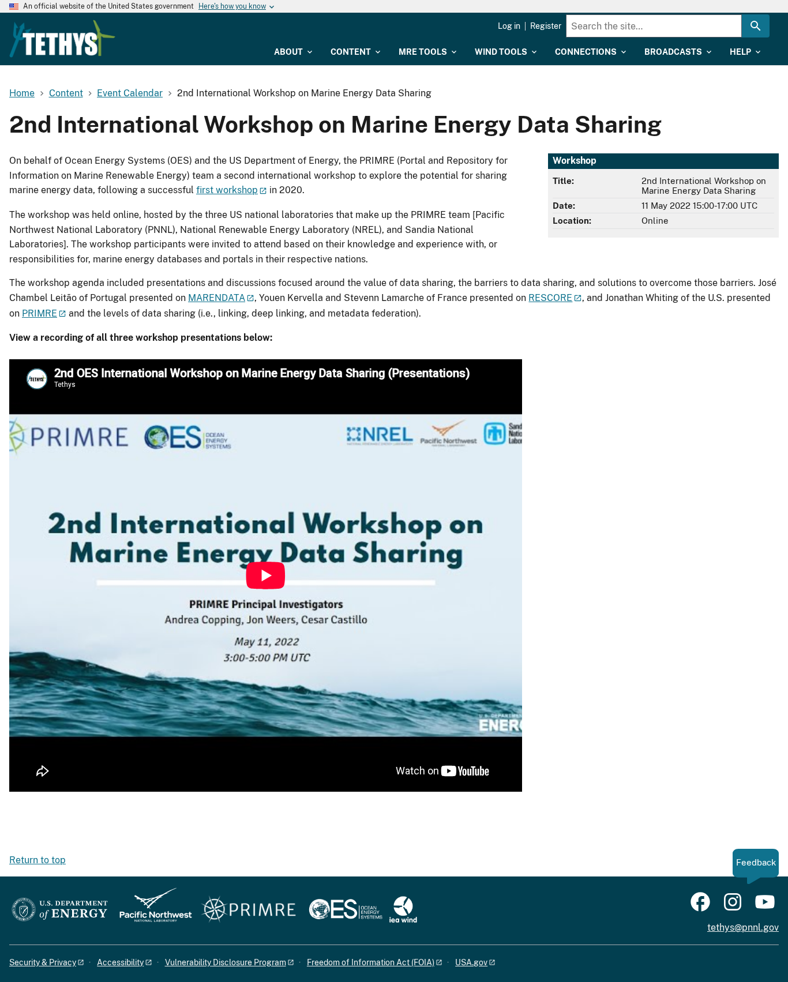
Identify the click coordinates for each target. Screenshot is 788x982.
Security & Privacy (42, 962)
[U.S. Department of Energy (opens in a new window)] (59, 910)
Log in (509, 26)
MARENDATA (216, 297)
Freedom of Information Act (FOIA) (370, 962)
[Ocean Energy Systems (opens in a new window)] (346, 910)
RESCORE (550, 297)
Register (545, 26)
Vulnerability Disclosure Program (225, 962)
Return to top (37, 860)
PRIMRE (39, 313)
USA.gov (471, 962)
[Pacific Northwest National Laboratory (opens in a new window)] (151, 910)
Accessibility (120, 962)
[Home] (62, 39)
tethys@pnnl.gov (743, 927)
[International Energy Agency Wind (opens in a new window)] (403, 910)
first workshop (227, 190)
